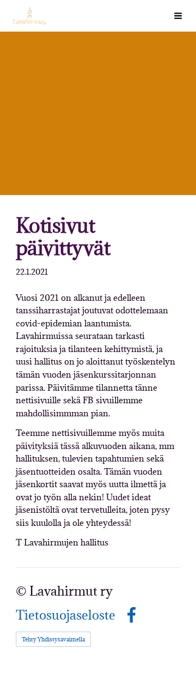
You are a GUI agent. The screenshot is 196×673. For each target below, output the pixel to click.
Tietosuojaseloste (65, 615)
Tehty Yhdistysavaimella (53, 639)
